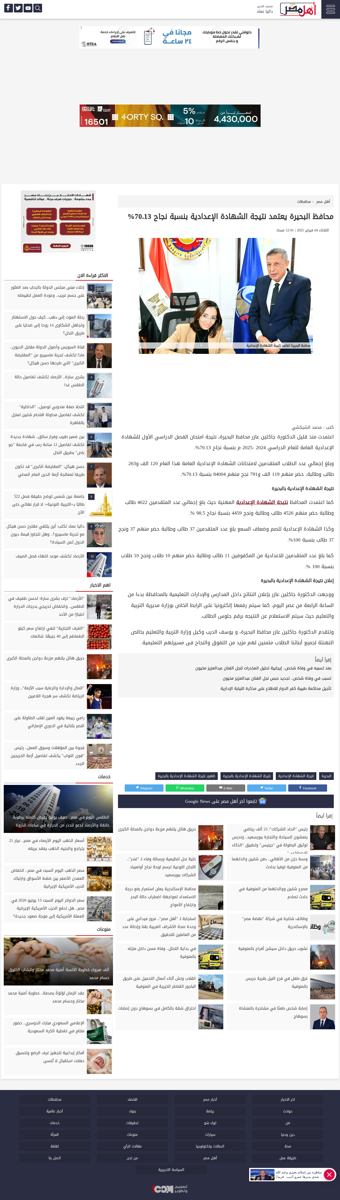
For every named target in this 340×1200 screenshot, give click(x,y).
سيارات (210, 1134)
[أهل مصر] (297, 10)
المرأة (55, 1134)
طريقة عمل (288, 1158)
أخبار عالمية (54, 1111)
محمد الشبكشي (307, 427)
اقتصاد (132, 1099)
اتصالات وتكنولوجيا (210, 1146)
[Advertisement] (226, 386)
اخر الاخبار (288, 1099)
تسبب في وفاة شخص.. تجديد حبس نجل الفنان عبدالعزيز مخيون (277, 678)
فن (287, 1123)
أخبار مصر (210, 1099)
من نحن (132, 1158)
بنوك (132, 1111)
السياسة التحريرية (171, 1169)
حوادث (287, 1111)
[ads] (170, 38)
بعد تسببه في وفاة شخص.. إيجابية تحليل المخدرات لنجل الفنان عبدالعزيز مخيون (262, 668)
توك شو (210, 1123)
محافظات (54, 1099)
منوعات (132, 1134)
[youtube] (28, 8)
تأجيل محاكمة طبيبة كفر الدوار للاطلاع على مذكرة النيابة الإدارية (276, 688)
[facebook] (8, 8)
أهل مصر (210, 1158)
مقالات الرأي (132, 1146)
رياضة (210, 1111)
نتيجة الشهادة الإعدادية (262, 502)
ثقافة (55, 1146)
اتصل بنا (55, 1158)
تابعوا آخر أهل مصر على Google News (222, 801)
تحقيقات (132, 1123)
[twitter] (18, 8)
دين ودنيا (288, 1134)
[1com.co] (170, 1189)
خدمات (54, 1123)
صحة (287, 1146)
